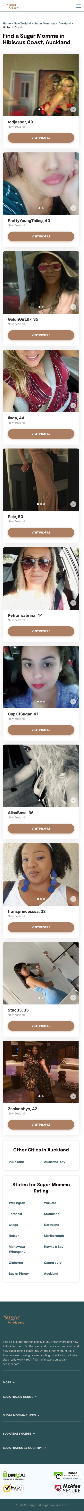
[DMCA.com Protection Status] (14, 1475)
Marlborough (54, 1236)
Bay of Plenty (19, 1274)
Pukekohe (16, 1162)
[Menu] (78, 6)
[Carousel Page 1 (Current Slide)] (39, 109)
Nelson (14, 1236)
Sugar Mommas (44, 23)
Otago (13, 1225)
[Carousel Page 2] (43, 109)
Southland (51, 1214)
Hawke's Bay (53, 1247)
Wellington (17, 1203)
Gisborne (16, 1263)
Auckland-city (54, 1162)
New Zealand (22, 23)
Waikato (50, 1203)
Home (7, 23)
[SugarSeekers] (12, 6)
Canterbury (53, 1263)
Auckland (64, 23)
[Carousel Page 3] (44, 504)
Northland (51, 1225)
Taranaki (15, 1214)
